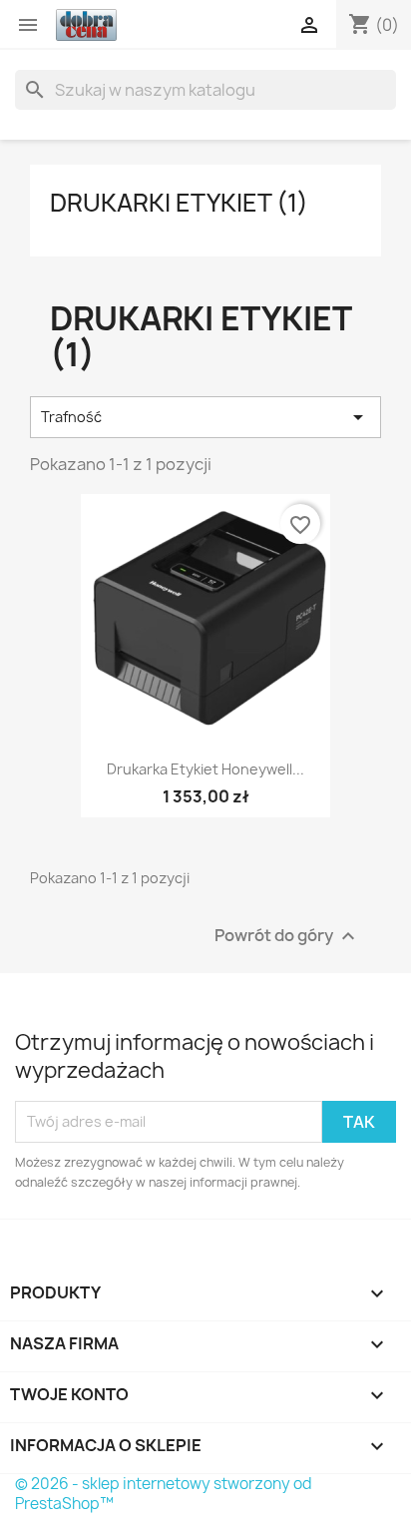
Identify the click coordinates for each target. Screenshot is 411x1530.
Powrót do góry (287, 935)
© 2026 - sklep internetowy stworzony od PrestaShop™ (163, 1493)
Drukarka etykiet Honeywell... (205, 769)
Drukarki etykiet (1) (179, 203)
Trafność (205, 417)
